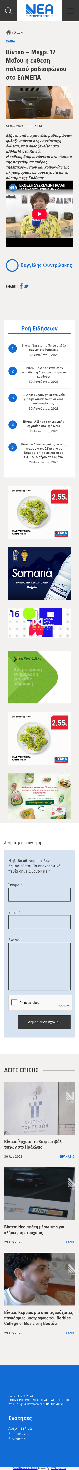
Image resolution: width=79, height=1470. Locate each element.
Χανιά (18, 32)
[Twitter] (26, 287)
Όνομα (15, 885)
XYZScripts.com (58, 1468)
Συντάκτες (16, 1438)
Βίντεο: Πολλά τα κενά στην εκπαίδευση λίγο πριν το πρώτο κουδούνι (43, 372)
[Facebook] (21, 287)
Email (14, 912)
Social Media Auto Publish (25, 1468)
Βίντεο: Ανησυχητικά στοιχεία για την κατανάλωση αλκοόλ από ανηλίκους (44, 399)
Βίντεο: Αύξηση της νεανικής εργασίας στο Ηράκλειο (43, 424)
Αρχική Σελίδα (20, 1428)
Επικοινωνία (18, 1433)
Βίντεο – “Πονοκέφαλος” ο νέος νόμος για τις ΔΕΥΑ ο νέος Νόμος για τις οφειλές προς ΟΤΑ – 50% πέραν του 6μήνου (43, 450)
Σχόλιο (15, 939)
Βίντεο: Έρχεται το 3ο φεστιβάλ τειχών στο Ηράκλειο (43, 347)
